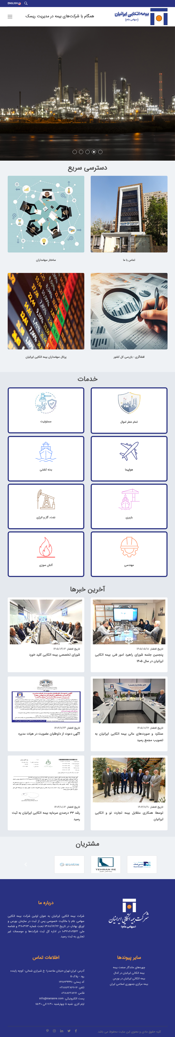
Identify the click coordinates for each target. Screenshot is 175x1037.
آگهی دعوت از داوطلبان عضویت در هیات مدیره (49, 733)
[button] (25, 864)
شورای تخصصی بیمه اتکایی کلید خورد (54, 654)
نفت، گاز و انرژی (45, 517)
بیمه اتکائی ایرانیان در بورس (129, 978)
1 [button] (75, 152)
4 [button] (94, 152)
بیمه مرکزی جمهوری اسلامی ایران (129, 984)
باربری (129, 517)
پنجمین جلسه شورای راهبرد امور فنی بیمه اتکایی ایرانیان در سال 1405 (129, 658)
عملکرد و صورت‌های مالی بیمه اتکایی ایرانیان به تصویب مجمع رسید (129, 737)
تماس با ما (129, 260)
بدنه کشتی (46, 469)
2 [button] (81, 152)
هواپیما (129, 469)
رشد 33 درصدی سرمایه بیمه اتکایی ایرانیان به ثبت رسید (46, 816)
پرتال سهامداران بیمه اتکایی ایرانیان (46, 357)
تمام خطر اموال (129, 422)
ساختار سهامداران (46, 260)
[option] (87, 93)
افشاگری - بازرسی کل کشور (129, 357)
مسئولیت (45, 421)
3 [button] (87, 152)
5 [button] (100, 152)
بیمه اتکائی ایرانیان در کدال (129, 973)
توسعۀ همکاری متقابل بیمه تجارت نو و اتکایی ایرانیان (129, 816)
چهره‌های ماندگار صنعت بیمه (129, 967)
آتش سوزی (45, 565)
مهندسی (129, 565)
